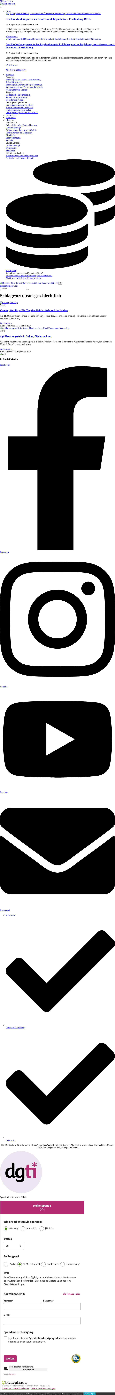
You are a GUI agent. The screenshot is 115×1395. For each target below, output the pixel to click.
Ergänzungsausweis (9, 286)
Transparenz (11, 148)
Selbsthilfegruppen (14, 82)
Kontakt (9, 140)
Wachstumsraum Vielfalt (16, 90)
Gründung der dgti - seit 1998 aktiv (21, 130)
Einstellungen (89, 1393)
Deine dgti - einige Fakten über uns (21, 125)
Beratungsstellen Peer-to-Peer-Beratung (23, 79)
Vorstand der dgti (13, 127)
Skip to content (6, 1)
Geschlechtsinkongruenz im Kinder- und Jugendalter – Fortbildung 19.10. (48, 19)
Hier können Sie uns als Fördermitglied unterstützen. (29, 275)
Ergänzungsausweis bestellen (18, 110)
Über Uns (10, 120)
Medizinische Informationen (18, 95)
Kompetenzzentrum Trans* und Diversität (24, 87)
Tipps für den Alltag (14, 100)
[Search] (28, 289)
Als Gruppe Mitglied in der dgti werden (23, 278)
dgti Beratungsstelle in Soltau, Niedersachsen (25, 336)
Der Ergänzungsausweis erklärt (19, 105)
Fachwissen (11, 115)
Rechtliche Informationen (17, 97)
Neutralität (10, 150)
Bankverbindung (13, 138)
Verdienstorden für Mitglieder (19, 133)
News (8, 11)
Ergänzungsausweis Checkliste (19, 107)
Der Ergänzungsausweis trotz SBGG (22, 112)
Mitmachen (11, 117)
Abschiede (10, 135)
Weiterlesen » (12, 36)
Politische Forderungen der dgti (19, 158)
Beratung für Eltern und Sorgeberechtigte (24, 85)
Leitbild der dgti (13, 145)
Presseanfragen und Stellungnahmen (22, 155)
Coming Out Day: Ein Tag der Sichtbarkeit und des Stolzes (34, 310)
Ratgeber (10, 74)
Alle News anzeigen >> (16, 70)
